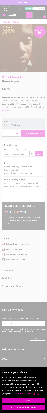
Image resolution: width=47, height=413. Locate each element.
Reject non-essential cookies (23, 407)
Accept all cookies (24, 401)
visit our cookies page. (26, 393)
